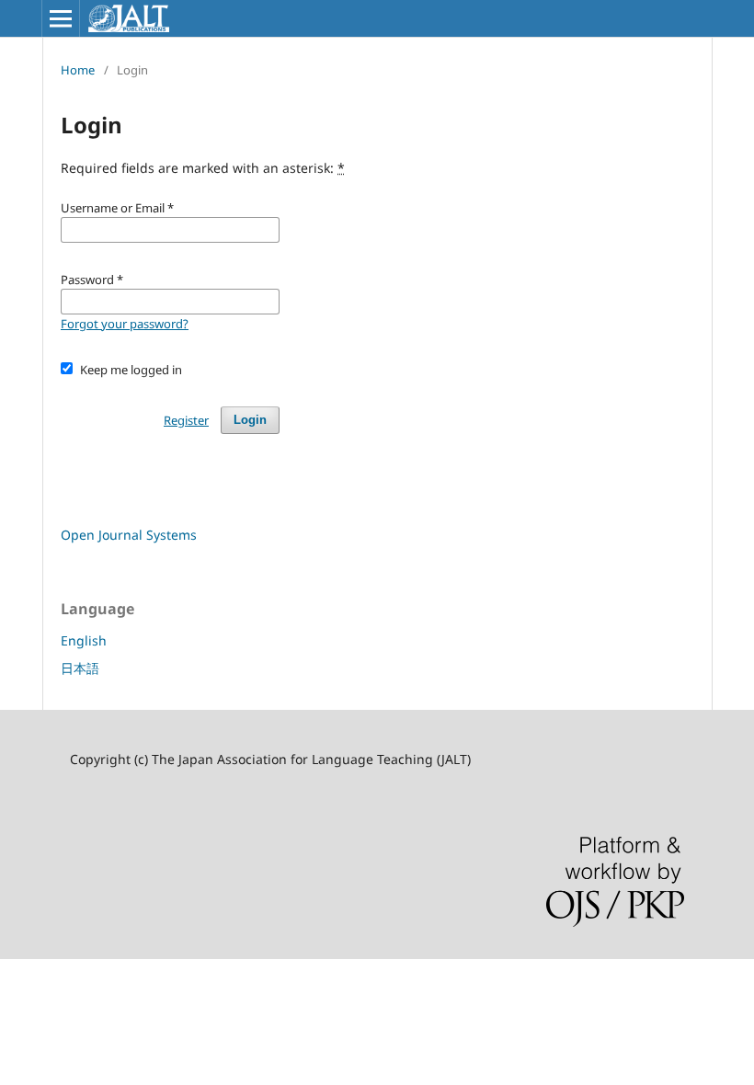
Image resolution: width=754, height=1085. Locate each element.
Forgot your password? (124, 323)
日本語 (80, 668)
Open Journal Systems (129, 534)
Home (78, 70)
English (84, 640)
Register (186, 420)
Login (250, 420)
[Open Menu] (60, 18)
